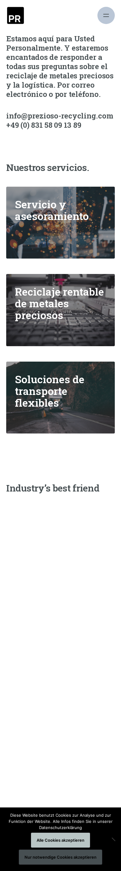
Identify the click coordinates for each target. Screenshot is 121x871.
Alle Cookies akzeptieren (60, 840)
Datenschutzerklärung (60, 827)
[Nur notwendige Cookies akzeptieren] (113, 839)
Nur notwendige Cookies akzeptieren (60, 857)
